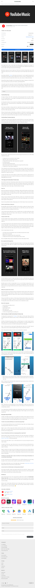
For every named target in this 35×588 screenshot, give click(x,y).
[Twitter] (4, 583)
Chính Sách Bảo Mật (4, 547)
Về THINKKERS (3, 544)
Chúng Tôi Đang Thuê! (4, 550)
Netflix (2, 564)
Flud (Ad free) (3, 575)
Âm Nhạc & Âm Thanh (11, 4)
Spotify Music (3, 572)
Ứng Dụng (6, 4)
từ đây (11, 382)
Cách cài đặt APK (3, 555)
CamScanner (3, 566)
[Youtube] (5, 583)
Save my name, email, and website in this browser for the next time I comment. (13, 534)
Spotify (2, 438)
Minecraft (2, 567)
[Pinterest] (7, 583)
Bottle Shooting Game (4, 578)
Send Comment (30, 536)
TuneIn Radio (6, 438)
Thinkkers (15, 316)
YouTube (10, 75)
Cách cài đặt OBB (3, 558)
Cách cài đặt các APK (4, 556)
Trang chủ (2, 4)
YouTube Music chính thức (29, 463)
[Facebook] (2, 583)
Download (17, 49)
